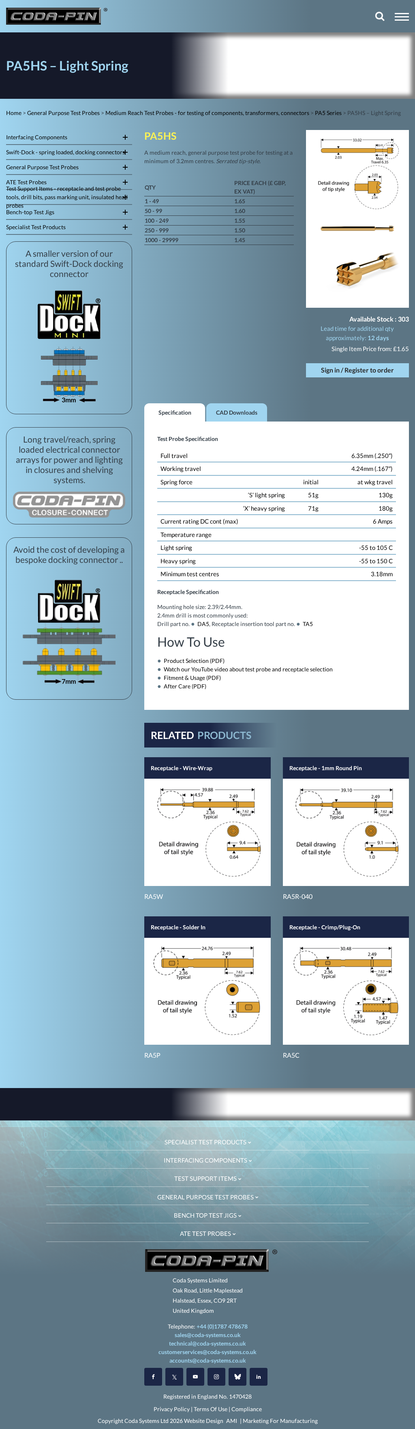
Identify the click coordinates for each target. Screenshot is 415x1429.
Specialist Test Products (36, 227)
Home (13, 112)
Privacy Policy (172, 1409)
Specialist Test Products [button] (206, 1142)
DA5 (203, 623)
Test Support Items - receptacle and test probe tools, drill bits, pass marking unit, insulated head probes (67, 197)
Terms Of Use (210, 1409)
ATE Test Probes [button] (206, 1233)
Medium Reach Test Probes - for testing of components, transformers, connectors (207, 112)
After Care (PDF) (185, 686)
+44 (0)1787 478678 (222, 1326)
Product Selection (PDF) (194, 660)
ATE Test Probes (26, 182)
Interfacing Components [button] (206, 1160)
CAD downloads (236, 412)
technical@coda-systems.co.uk (207, 1343)
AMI (231, 1420)
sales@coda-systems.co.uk (208, 1334)
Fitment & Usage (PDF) (192, 677)
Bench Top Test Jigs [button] (206, 1215)
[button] (402, 17)
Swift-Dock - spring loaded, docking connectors (65, 152)
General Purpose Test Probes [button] (206, 1197)
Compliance (246, 1409)
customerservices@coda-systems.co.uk (207, 1351)
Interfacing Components (36, 137)
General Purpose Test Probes (63, 112)
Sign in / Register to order (357, 370)
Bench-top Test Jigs (30, 212)
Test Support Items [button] (206, 1178)
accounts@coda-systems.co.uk (207, 1360)
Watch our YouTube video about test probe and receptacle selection (248, 669)
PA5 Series (328, 112)
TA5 (308, 623)
